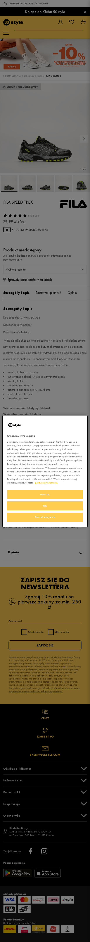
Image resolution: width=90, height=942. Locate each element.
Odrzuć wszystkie (45, 516)
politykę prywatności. (46, 482)
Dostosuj (45, 494)
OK (45, 505)
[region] (45, 471)
